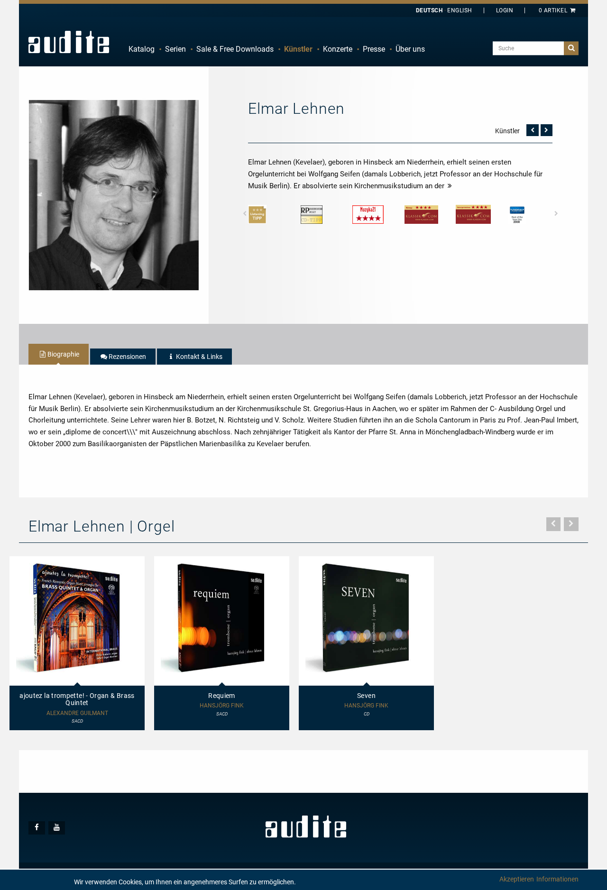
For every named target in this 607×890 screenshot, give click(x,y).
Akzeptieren (516, 879)
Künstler (298, 49)
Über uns (410, 49)
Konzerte (337, 49)
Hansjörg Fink (222, 706)
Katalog (142, 49)
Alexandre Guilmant (77, 713)
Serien (175, 49)
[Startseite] (68, 41)
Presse (374, 49)
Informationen (557, 879)
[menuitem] (141, 49)
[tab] (58, 354)
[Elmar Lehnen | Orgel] (113, 194)
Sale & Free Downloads (235, 49)
